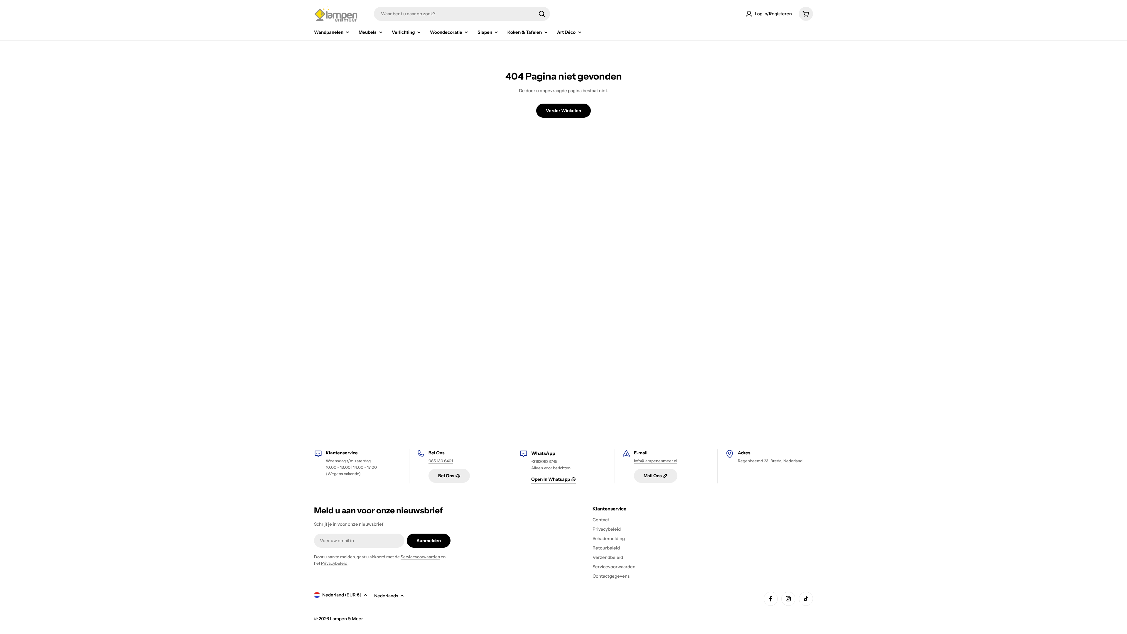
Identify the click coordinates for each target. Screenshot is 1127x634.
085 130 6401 (440, 460)
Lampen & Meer (346, 618)
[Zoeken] (541, 13)
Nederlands (386, 595)
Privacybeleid (334, 563)
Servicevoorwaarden (420, 556)
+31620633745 (544, 461)
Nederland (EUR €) (341, 595)
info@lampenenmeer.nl (655, 460)
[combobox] (462, 14)
